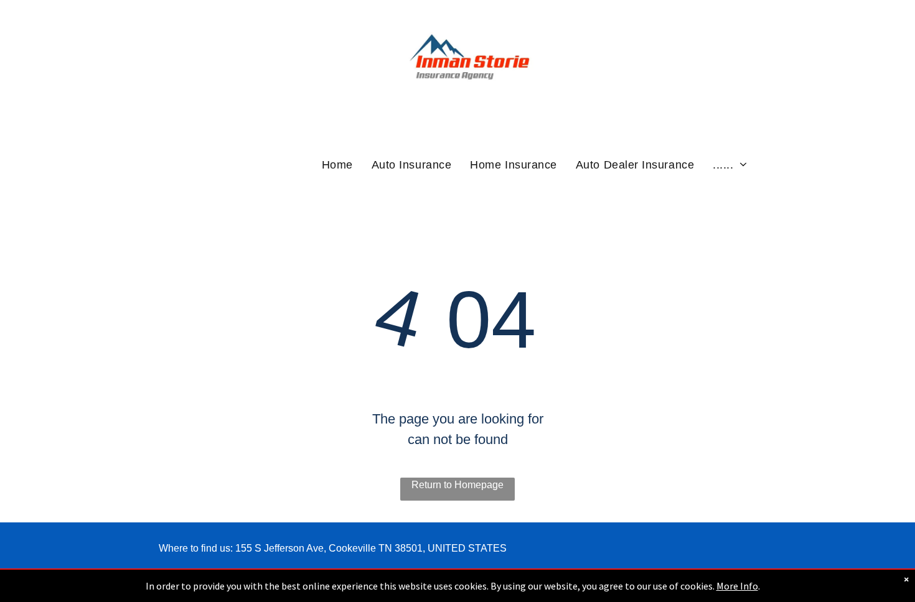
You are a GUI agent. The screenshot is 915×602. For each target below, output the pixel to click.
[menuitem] (337, 164)
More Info (737, 586)
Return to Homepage (457, 484)
